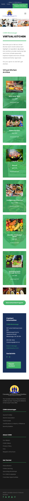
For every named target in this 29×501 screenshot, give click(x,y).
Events (8, 4)
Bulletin (3, 4)
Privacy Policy (7, 446)
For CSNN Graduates (9, 474)
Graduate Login (23, 4)
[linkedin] (6, 497)
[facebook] (6, 357)
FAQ (4, 449)
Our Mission (6, 440)
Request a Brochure (9, 452)
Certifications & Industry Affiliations (14, 424)
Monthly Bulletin (8, 426)
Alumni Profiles (7, 415)
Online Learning (8, 468)
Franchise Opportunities (10, 477)
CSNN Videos (7, 443)
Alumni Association (9, 418)
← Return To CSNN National (15, 2)
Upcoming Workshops (10, 471)
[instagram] (9, 357)
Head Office (15, 4)
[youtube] (12, 497)
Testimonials (7, 421)
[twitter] (9, 497)
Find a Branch (7, 466)
